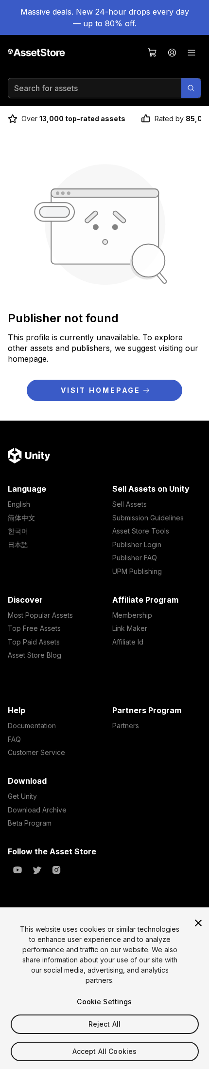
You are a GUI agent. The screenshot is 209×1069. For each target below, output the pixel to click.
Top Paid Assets (34, 642)
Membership (132, 615)
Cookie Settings (104, 1001)
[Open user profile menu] (172, 52)
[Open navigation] (191, 52)
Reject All (104, 1024)
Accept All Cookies (104, 1051)
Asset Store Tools (140, 531)
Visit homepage (100, 390)
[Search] (191, 88)
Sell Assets (129, 504)
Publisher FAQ (134, 557)
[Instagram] (56, 870)
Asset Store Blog (34, 655)
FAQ (14, 739)
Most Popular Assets (40, 615)
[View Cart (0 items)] (152, 52)
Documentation (32, 725)
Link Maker (129, 628)
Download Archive (37, 810)
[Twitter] (37, 870)
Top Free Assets (34, 628)
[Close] (198, 923)
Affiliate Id (127, 642)
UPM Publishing (137, 571)
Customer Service (36, 752)
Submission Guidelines (148, 518)
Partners (125, 725)
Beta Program (30, 823)
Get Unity (22, 796)
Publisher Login (136, 544)
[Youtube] (17, 870)
